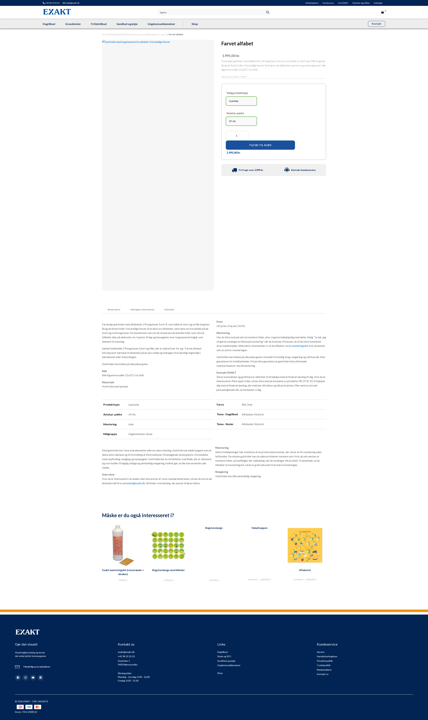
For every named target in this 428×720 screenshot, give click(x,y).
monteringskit (300, 345)
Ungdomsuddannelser (161, 23)
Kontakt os (323, 674)
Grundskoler (73, 23)
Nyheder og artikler (361, 3)
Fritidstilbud (98, 23)
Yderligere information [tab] (142, 309)
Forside (106, 34)
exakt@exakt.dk (72, 3)
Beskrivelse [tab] (114, 309)
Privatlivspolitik (325, 660)
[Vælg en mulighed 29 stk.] (241, 121)
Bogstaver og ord (158, 34)
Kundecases (328, 3)
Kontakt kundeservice (303, 170)
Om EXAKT (343, 3)
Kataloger (378, 3)
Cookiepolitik (324, 665)
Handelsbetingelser (327, 656)
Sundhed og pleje (127, 23)
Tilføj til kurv (260, 145)
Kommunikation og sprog (135, 34)
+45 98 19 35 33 (52, 3)
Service (321, 652)
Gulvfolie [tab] (169, 309)
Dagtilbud (49, 23)
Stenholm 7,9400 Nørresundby (128, 662)
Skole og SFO (224, 656)
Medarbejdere (311, 3)
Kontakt (376, 23)
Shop (195, 23)
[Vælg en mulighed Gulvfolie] (241, 101)
